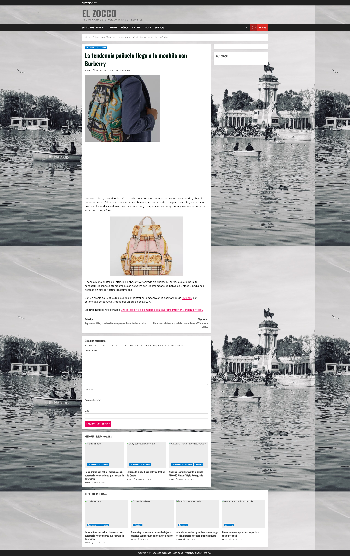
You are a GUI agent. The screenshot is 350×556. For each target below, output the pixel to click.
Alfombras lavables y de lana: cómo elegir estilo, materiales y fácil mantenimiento (197, 533)
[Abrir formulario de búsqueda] (247, 27)
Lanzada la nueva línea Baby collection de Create (146, 473)
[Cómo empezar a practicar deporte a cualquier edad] (243, 514)
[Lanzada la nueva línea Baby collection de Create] (146, 455)
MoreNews (190, 553)
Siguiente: (180, 323)
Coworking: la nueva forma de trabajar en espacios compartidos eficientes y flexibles (152, 533)
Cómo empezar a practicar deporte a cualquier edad (240, 533)
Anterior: (115, 321)
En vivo (262, 27)
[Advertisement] (146, 169)
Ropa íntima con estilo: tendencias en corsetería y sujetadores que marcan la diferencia (104, 475)
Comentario (91, 350)
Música (124, 27)
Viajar (148, 27)
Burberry (187, 297)
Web (87, 411)
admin (88, 70)
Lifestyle (113, 27)
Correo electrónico (94, 400)
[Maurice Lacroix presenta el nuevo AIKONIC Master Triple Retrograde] (188, 455)
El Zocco (99, 13)
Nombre (89, 389)
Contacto (159, 27)
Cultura (136, 27)
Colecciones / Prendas (93, 27)
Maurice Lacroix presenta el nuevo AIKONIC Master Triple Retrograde (186, 473)
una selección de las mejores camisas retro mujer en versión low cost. (162, 309)
